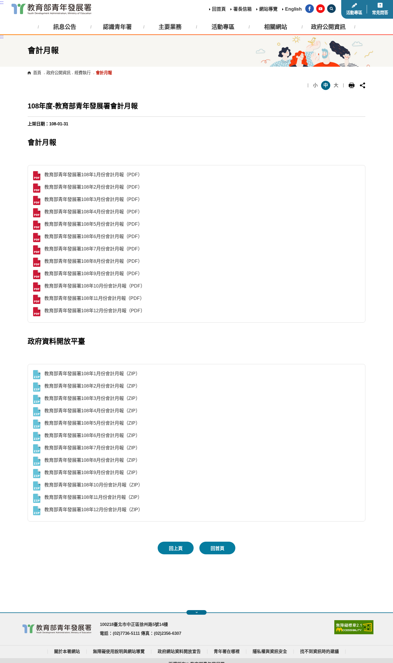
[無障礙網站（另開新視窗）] (353, 633)
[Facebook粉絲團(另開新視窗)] (309, 9)
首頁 (37, 73)
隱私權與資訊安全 (270, 651)
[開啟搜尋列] (331, 9)
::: (1, 2)
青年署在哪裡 (227, 651)
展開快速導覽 (196, 612)
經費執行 (83, 73)
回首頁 (219, 9)
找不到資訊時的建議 (319, 651)
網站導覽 (268, 9)
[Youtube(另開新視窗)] (320, 9)
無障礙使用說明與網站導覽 (119, 651)
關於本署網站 (67, 651)
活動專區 (354, 12)
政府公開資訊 (58, 73)
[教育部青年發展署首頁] (51, 9)
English (293, 9)
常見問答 (380, 12)
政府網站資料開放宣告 (179, 651)
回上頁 (176, 548)
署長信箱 (242, 9)
